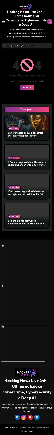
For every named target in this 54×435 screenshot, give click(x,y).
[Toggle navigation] (3, 21)
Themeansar (26, 431)
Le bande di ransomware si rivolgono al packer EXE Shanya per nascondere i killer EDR (27, 223)
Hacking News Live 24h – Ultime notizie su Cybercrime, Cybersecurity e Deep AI (26, 18)
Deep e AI (13, 128)
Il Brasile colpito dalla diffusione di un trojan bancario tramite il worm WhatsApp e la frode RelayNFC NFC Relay (27, 166)
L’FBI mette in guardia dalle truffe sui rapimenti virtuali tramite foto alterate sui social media (26, 194)
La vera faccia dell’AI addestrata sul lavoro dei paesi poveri (25, 134)
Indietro (27, 87)
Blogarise (42, 427)
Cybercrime (14, 158)
